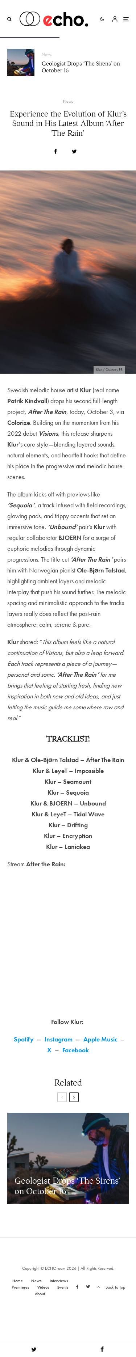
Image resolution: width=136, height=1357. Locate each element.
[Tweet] (74, 151)
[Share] (55, 151)
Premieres (20, 1287)
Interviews (59, 1280)
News (46, 54)
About (40, 1293)
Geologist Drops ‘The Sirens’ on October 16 (81, 67)
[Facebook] (77, 1287)
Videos (43, 1287)
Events (62, 1287)
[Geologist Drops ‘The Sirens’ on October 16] (68, 1158)
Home (17, 1280)
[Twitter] (88, 1287)
